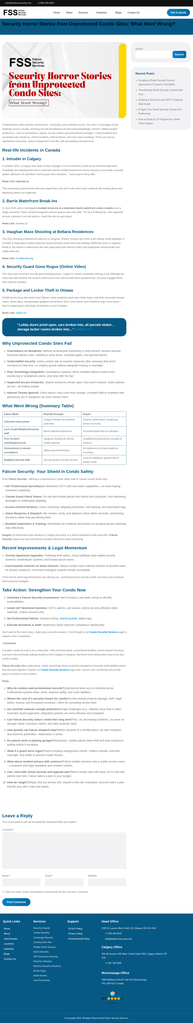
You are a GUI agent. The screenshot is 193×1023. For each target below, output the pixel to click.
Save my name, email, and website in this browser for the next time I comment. (46, 892)
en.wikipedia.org (24, 258)
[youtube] (184, 3)
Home (57, 12)
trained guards (68, 618)
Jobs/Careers (10, 938)
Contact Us (133, 12)
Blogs (118, 12)
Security (35, 30)
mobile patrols (66, 496)
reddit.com (21, 313)
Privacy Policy (75, 933)
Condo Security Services (103, 632)
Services (83, 12)
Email (49, 875)
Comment (8, 829)
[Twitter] (189, 3)
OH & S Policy (75, 928)
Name (6, 875)
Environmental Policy (79, 938)
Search (139, 49)
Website (92, 875)
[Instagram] (178, 3)
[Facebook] (172, 3)
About (69, 12)
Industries (101, 12)
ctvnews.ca (21, 223)
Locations (9, 943)
